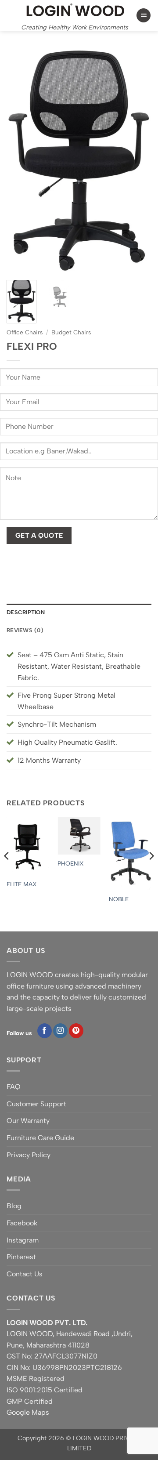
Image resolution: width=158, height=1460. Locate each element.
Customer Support (36, 1104)
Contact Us (25, 1274)
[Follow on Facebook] (44, 1030)
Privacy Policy (28, 1155)
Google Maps (28, 1412)
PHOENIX (70, 863)
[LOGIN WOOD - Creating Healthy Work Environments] (74, 9)
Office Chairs (25, 332)
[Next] (137, 160)
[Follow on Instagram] (60, 1030)
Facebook (22, 1223)
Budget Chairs (71, 332)
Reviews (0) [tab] (25, 630)
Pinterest (21, 1257)
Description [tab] (26, 612)
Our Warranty (28, 1120)
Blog (14, 1206)
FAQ (14, 1087)
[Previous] (21, 160)
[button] (143, 15)
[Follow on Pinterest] (76, 1030)
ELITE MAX (22, 884)
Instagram (23, 1240)
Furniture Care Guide (40, 1138)
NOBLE (119, 898)
